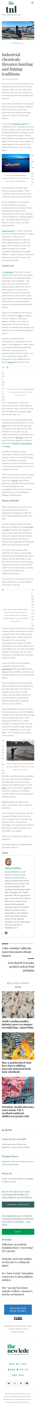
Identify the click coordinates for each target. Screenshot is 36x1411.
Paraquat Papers (10, 1156)
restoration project (19, 123)
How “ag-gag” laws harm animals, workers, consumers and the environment (17, 1291)
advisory (15, 480)
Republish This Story (18, 1309)
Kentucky (19, 437)
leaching (11, 362)
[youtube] (27, 1383)
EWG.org (18, 1375)
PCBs (7, 530)
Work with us (18, 1369)
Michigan (16, 443)
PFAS (31, 527)
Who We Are (18, 1364)
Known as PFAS (8, 231)
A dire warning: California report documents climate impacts (16, 951)
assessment (8, 272)
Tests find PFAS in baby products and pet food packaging (21, 966)
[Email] (6, 933)
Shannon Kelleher (10, 79)
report (19, 315)
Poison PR (7, 1173)
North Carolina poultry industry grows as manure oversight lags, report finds (18, 1024)
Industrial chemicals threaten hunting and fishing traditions (17, 64)
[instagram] (14, 1383)
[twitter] (20, 1383)
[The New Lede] (11, 11)
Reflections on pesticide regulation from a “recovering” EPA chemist (17, 1248)
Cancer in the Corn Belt (14, 1139)
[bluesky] (8, 1383)
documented (7, 669)
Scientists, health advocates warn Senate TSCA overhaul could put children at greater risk (18, 1111)
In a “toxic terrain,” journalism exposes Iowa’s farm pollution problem (17, 1276)
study (4, 425)
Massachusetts (26, 443)
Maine (7, 446)
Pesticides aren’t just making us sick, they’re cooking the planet (17, 1262)
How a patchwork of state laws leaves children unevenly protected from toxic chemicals (16, 1067)
